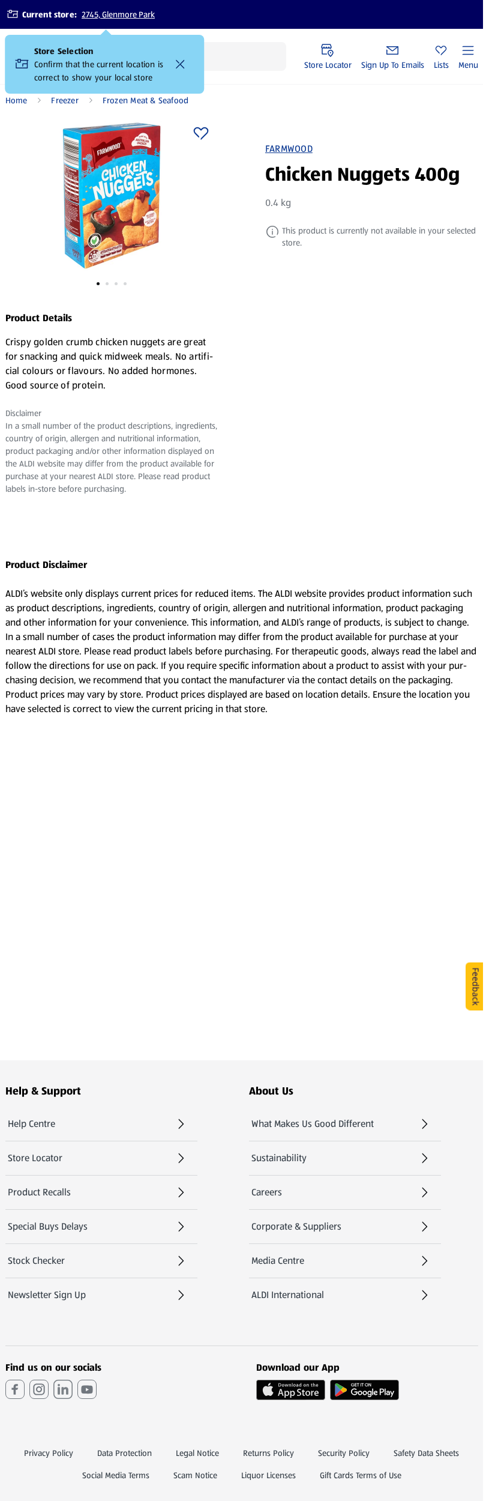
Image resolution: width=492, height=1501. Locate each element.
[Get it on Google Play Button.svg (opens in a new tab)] (364, 1390)
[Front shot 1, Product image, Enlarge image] (112, 196)
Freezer (64, 100)
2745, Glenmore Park (118, 14)
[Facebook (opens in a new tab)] (15, 1389)
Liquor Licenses (268, 1475)
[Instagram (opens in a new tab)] (39, 1389)
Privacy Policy (48, 1453)
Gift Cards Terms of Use (360, 1475)
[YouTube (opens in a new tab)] (87, 1389)
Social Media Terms (115, 1475)
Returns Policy (268, 1453)
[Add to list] (201, 133)
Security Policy (344, 1453)
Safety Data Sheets (426, 1453)
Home (16, 100)
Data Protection (124, 1453)
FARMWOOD (289, 149)
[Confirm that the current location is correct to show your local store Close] (180, 64)
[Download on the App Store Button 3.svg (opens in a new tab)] (290, 1390)
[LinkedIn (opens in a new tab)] (63, 1389)
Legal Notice (197, 1453)
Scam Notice (195, 1475)
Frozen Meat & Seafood (145, 100)
